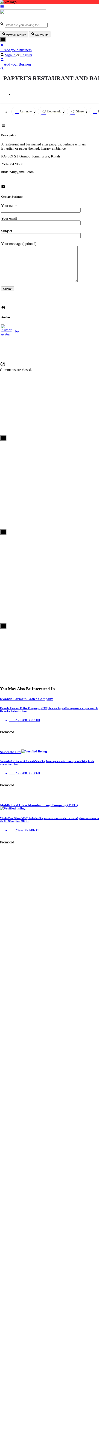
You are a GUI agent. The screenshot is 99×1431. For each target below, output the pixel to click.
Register (26, 55)
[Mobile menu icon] (49, 6)
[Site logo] (23, 20)
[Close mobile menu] (2, 46)
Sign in (10, 55)
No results (42, 35)
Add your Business (17, 50)
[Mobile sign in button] (2, 60)
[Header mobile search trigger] (2, 69)
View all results (16, 35)
